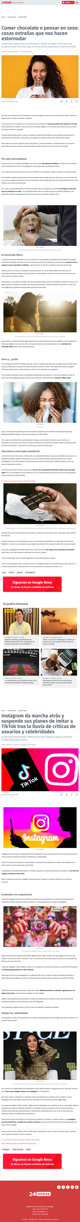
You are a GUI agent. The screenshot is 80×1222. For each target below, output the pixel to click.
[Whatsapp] (62, 101)
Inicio (3, 17)
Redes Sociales (17, 1149)
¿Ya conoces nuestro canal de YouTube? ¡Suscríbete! (21, 1140)
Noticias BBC (23, 17)
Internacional (11, 17)
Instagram (5, 1149)
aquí (60, 566)
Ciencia (11, 572)
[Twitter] (72, 101)
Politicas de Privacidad (40, 1214)
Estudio (19, 572)
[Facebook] (67, 101)
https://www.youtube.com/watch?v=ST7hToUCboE (18, 1143)
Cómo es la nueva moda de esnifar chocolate (19, 481)
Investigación (30, 572)
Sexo (4, 572)
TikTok (28, 1149)
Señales (68, 2)
